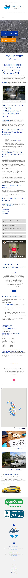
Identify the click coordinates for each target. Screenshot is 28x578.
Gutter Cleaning (5, 211)
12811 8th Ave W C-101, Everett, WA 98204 (11, 333)
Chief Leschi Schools (9, 311)
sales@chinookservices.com (8, 204)
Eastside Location (14, 552)
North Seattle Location (14, 546)
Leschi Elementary (9, 304)
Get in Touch (4, 203)
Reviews (14, 566)
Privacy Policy (14, 572)
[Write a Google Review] (11, 363)
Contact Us (14, 570)
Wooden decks (8, 137)
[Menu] (3, 17)
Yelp (15, 351)
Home (14, 574)
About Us (14, 564)
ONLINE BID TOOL (9, 205)
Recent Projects (14, 568)
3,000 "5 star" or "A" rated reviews (16, 349)
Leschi (8, 77)
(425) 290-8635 (13, 203)
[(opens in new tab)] (14, 502)
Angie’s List (4, 351)
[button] (14, 221)
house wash (17, 140)
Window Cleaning (5, 209)
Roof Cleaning (5, 213)
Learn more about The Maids (7, 483)
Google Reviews (10, 351)
